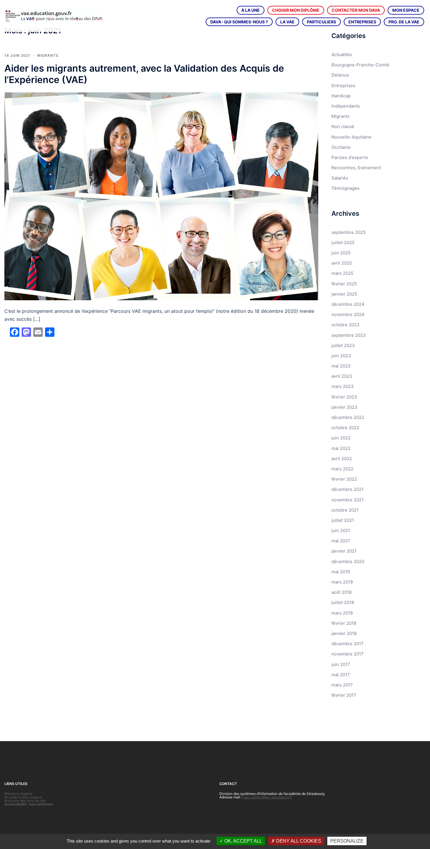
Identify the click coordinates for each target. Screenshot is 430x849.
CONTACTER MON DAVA (356, 10)
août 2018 (341, 592)
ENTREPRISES (362, 21)
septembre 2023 (348, 335)
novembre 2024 (347, 314)
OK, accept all (242, 840)
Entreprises (343, 85)
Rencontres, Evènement (356, 167)
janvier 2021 (344, 551)
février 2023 (344, 397)
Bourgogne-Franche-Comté (360, 65)
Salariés (339, 178)
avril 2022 (341, 458)
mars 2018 (342, 613)
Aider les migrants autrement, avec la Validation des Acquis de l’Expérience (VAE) (144, 74)
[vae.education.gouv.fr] (53, 15)
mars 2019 (342, 582)
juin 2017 (340, 664)
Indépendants (345, 106)
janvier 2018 (344, 633)
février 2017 (343, 695)
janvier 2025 (344, 294)
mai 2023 (341, 366)
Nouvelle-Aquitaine (351, 137)
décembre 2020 (347, 561)
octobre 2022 (345, 427)
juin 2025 (341, 253)
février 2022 (344, 479)
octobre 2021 (345, 510)
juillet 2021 (342, 520)
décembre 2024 (347, 304)
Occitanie (341, 147)
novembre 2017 (347, 654)
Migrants (48, 55)
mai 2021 (340, 540)
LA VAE (287, 21)
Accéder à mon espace (23, 797)
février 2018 (343, 623)
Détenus (340, 75)
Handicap (341, 96)
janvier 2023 (344, 407)
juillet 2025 (343, 242)
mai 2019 (340, 571)
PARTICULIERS (321, 21)
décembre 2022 (347, 417)
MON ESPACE (405, 10)
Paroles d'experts (349, 157)
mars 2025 (342, 273)
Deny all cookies (298, 840)
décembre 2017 (347, 643)
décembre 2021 (347, 489)
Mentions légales (18, 793)
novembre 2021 (347, 500)
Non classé (342, 126)
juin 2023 (341, 355)
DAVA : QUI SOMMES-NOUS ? (239, 21)
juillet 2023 (343, 345)
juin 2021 (340, 530)
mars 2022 (342, 469)
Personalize (347, 840)
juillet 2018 (342, 602)
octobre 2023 (345, 324)
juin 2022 (341, 438)
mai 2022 (340, 448)
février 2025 (344, 284)
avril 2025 (341, 263)
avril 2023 (341, 376)
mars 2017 (342, 685)
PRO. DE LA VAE (403, 21)
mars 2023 (342, 386)
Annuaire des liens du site (25, 800)
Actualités (341, 54)
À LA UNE (250, 10)
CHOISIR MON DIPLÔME (295, 10)
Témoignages (345, 188)
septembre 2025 (348, 232)
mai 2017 (340, 674)
